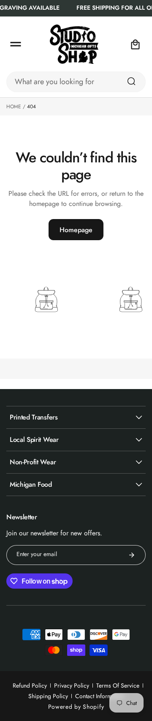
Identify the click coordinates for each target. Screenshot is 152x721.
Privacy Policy (71, 685)
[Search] (131, 81)
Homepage (76, 230)
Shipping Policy (48, 696)
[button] (15, 44)
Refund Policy (30, 685)
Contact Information (99, 696)
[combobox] (76, 81)
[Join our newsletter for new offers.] (131, 555)
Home (13, 106)
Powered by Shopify (76, 706)
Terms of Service (117, 685)
